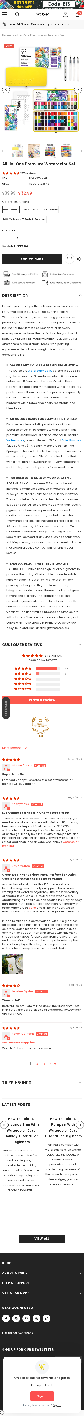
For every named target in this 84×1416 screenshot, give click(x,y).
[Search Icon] (17, 14)
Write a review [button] (42, 699)
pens (32, 908)
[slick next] (80, 1125)
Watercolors (15, 440)
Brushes (75, 440)
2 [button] (37, 1064)
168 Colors (50, 209)
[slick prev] (4, 1125)
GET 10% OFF (6, 708)
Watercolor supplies (18, 1042)
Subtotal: (9, 246)
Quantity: (9, 230)
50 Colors (30, 209)
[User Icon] (65, 14)
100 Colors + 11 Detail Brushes (24, 219)
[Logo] (42, 14)
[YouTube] (36, 1318)
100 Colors (11, 209)
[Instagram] (16, 1318)
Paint (65, 440)
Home (6, 35)
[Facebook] (6, 1318)
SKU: (5, 178)
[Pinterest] (26, 1318)
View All (42, 1238)
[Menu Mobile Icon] (4, 14)
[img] (11, 760)
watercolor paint (40, 371)
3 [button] (44, 1064)
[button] (11, 173)
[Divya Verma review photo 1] (12, 964)
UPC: (5, 184)
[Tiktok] (46, 1318)
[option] (42, 89)
